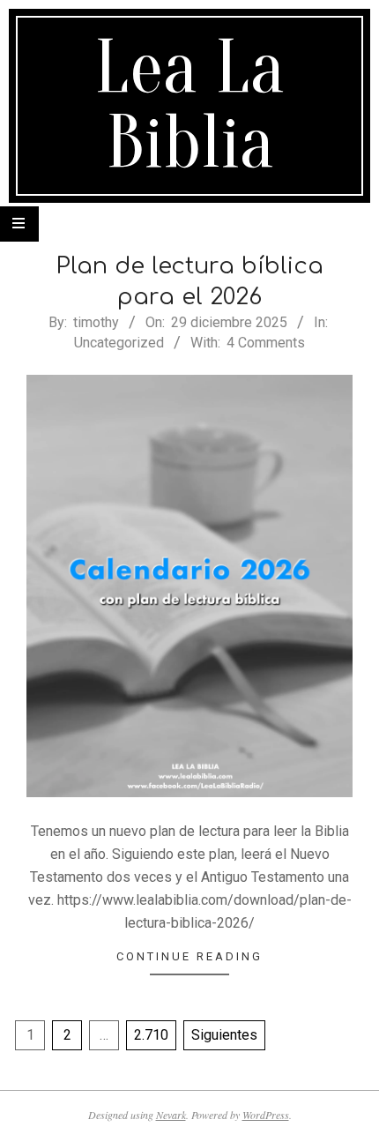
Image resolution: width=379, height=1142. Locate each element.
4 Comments (266, 342)
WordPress (265, 1115)
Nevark (171, 1115)
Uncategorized (119, 342)
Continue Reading (189, 956)
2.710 (151, 1034)
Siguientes (224, 1034)
